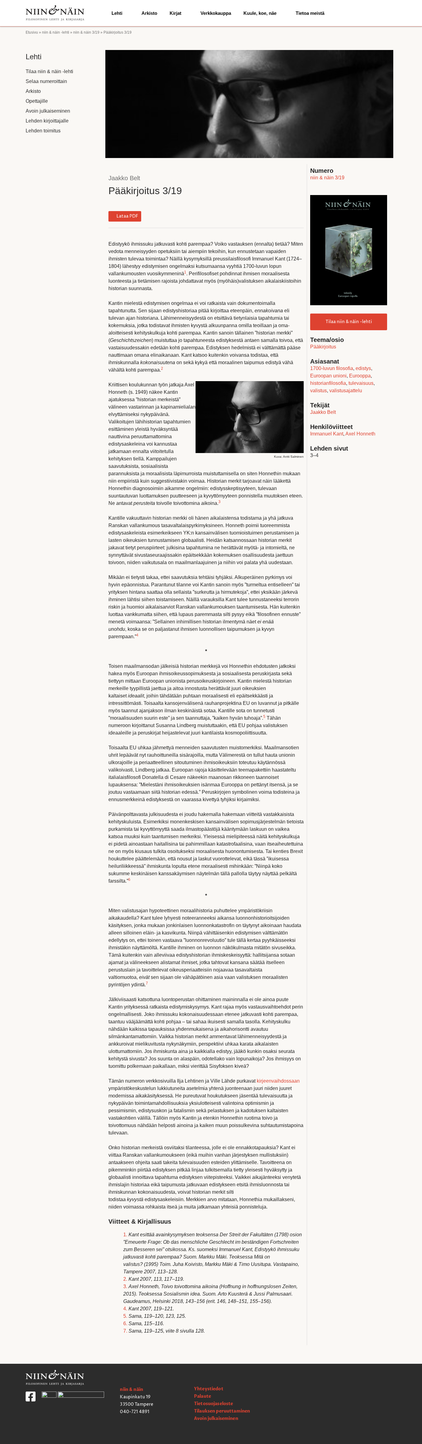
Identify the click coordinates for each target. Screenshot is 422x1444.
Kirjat (175, 13)
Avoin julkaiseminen (48, 111)
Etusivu (32, 32)
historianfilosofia (328, 383)
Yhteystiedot (208, 1389)
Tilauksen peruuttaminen (222, 1411)
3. (125, 1286)
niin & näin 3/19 (86, 32)
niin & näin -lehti (55, 32)
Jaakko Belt (124, 178)
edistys (363, 368)
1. (125, 1234)
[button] (124, 216)
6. (125, 1323)
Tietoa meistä (310, 13)
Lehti (117, 13)
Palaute (202, 1396)
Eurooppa (360, 375)
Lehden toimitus (43, 130)
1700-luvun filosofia (331, 368)
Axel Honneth (360, 433)
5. (125, 1316)
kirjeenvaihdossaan (278, 1081)
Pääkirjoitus (323, 346)
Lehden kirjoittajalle (47, 120)
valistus (318, 390)
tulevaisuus (360, 383)
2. (125, 1279)
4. (125, 1308)
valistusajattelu (345, 390)
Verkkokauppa (215, 13)
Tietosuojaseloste (213, 1404)
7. (125, 1331)
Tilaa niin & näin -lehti (49, 71)
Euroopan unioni (328, 375)
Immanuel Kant (326, 433)
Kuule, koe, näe (259, 13)
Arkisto (149, 13)
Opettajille (37, 101)
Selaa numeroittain (46, 81)
